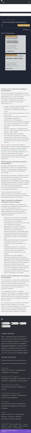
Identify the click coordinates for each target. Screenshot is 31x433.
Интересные (10, 414)
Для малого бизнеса (15, 418)
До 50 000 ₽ (13, 378)
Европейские (14, 406)
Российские (22, 406)
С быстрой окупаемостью (8, 386)
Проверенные (22, 395)
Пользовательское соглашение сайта (13, 423)
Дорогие (11, 370)
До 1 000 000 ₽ (22, 380)
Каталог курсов (22, 352)
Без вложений (14, 372)
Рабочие (3, 416)
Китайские (4, 408)
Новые (3, 414)
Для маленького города (8, 403)
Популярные (5, 395)
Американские (21, 403)
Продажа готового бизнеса (8, 19)
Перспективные (19, 414)
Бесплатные (4, 378)
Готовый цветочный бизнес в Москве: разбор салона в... (14, 360)
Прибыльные (21, 386)
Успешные (13, 395)
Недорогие (4, 370)
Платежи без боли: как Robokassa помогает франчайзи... (14, 363)
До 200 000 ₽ (22, 378)
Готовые (3, 397)
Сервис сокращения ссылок (15, 424)
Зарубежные (5, 406)
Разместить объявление (23, 25)
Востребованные (13, 397)
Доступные (4, 418)
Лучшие (3, 389)
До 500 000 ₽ (13, 380)
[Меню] (29, 2)
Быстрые (18, 416)
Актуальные (11, 416)
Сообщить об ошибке (12, 426)
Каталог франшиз (7, 333)
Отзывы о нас (4, 424)
